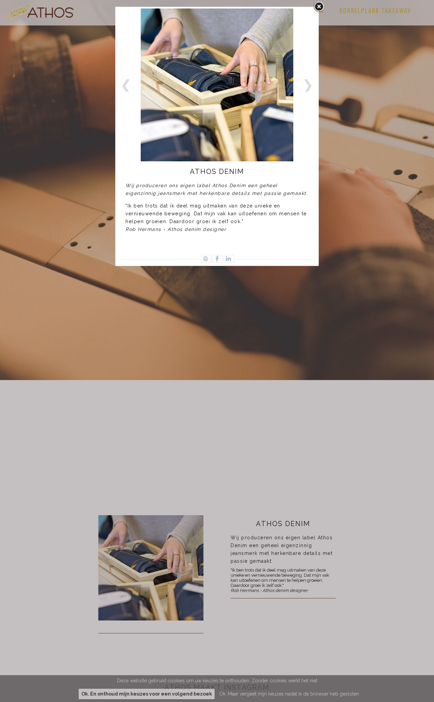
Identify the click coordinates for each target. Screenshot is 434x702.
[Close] (319, 7)
